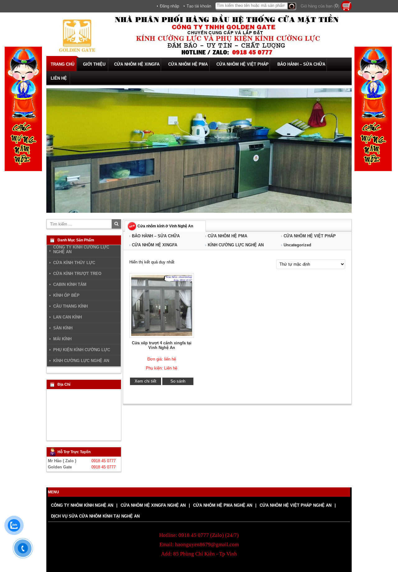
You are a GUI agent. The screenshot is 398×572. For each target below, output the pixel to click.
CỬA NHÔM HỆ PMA (188, 64)
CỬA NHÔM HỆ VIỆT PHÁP (242, 64)
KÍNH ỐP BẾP (66, 295)
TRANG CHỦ (62, 64)
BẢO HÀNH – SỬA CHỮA (301, 64)
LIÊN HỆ (59, 78)
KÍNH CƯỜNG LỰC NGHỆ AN (236, 245)
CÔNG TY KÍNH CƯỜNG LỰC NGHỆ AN (81, 249)
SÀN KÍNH (62, 328)
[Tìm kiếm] (292, 6)
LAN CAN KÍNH (67, 317)
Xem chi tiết (145, 381)
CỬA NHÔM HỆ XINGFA (137, 64)
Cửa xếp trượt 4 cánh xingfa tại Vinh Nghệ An (162, 345)
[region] (199, 150)
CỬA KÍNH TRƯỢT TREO (77, 274)
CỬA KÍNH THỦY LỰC (74, 263)
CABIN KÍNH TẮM (69, 284)
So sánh (177, 381)
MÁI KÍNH (62, 339)
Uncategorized (297, 245)
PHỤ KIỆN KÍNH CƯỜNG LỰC (81, 350)
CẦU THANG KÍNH (70, 306)
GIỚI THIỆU (94, 64)
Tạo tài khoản (199, 6)
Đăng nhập (169, 6)
